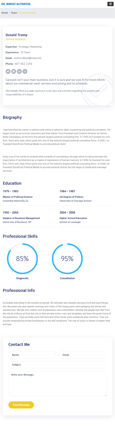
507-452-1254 (23, 63)
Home (4, 12)
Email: (9, 58)
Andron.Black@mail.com (27, 58)
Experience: (12, 52)
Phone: (9, 63)
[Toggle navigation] (110, 4)
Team (14, 12)
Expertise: (11, 46)
